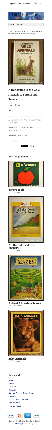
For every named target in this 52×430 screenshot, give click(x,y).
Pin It (32, 146)
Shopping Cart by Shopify (24, 424)
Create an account (24, 3)
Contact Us (12, 390)
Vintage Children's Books (18, 400)
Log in (11, 3)
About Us (12, 387)
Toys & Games (14, 403)
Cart (40, 3)
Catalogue (12, 396)
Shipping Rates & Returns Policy (21, 393)
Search (11, 383)
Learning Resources (22, 31)
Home (10, 380)
